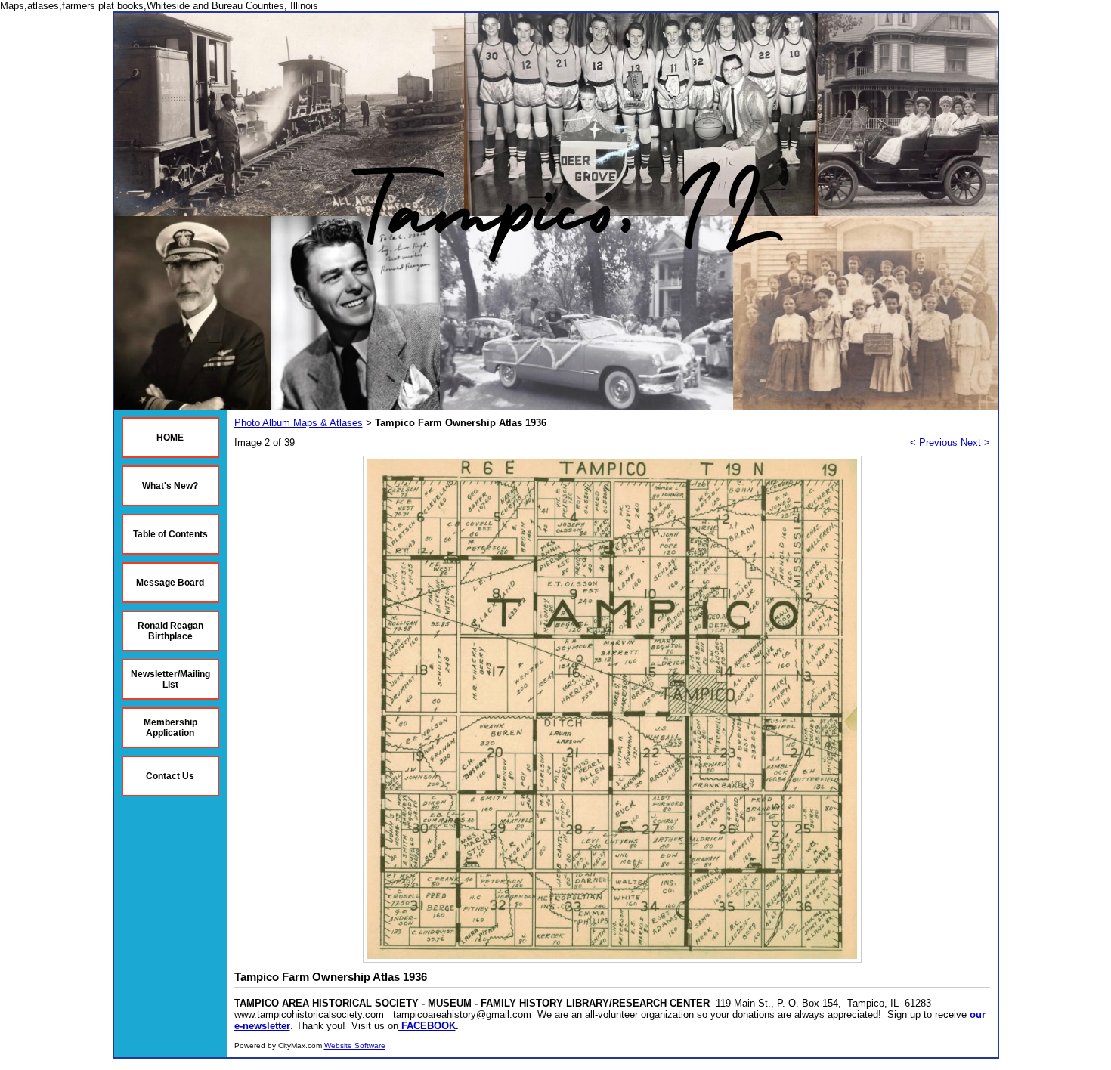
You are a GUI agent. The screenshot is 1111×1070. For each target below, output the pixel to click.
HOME (170, 437)
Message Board (170, 582)
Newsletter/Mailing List (170, 679)
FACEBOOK (428, 1025)
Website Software (354, 1045)
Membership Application (170, 727)
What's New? (170, 486)
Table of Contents (170, 534)
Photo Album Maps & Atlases (298, 422)
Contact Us (170, 776)
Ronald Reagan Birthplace (170, 631)
